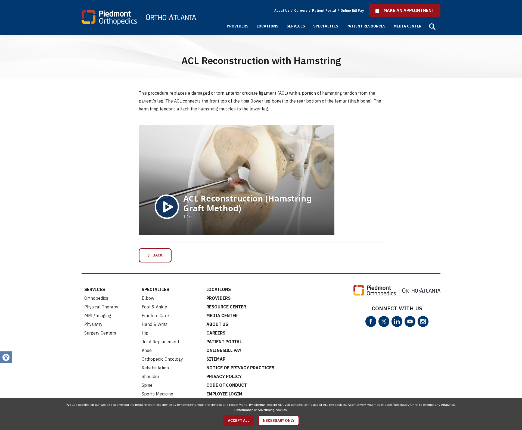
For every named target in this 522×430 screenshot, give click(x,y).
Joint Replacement (160, 341)
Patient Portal (324, 10)
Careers (301, 10)
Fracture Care (155, 315)
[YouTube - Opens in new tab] (410, 321)
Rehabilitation (155, 367)
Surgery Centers (100, 333)
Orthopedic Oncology (162, 359)
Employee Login (224, 394)
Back (156, 255)
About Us (282, 10)
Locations (267, 26)
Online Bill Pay (352, 10)
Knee (147, 350)
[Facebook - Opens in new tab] (370, 321)
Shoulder (150, 376)
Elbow (148, 298)
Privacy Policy (224, 376)
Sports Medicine (157, 394)
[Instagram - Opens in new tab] (423, 321)
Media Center (407, 26)
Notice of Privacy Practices (240, 367)
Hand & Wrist (154, 324)
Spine (147, 385)
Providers (237, 26)
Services (296, 26)
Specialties (325, 26)
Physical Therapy (101, 307)
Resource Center (226, 307)
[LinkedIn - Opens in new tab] (396, 321)
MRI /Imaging (97, 315)
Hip (145, 333)
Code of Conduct (226, 385)
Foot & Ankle (154, 307)
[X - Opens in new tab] (383, 321)
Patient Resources (366, 26)
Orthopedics (96, 298)
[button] (432, 27)
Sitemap (215, 359)
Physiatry (93, 324)
